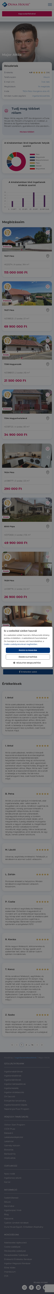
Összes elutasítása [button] (28, 657)
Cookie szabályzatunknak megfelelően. (21, 644)
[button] (27, 663)
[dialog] (27, 647)
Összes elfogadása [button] (28, 650)
